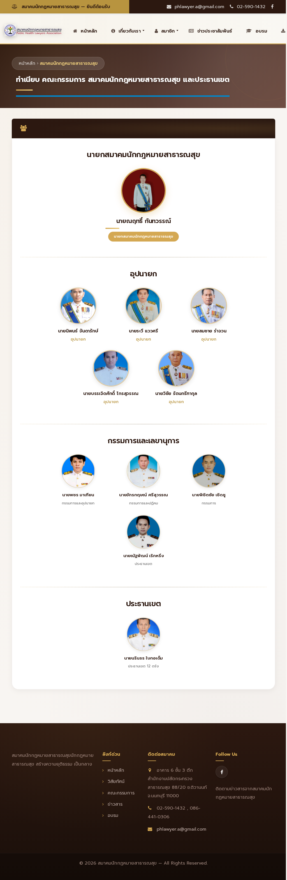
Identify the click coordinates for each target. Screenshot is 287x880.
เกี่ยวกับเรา (129, 31)
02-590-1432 (250, 6)
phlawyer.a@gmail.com (198, 6)
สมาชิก (167, 31)
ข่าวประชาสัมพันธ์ (213, 31)
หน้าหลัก (27, 63)
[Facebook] (222, 772)
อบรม (260, 31)
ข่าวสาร (114, 804)
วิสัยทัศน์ (115, 781)
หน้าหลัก (88, 31)
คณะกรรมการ (120, 793)
